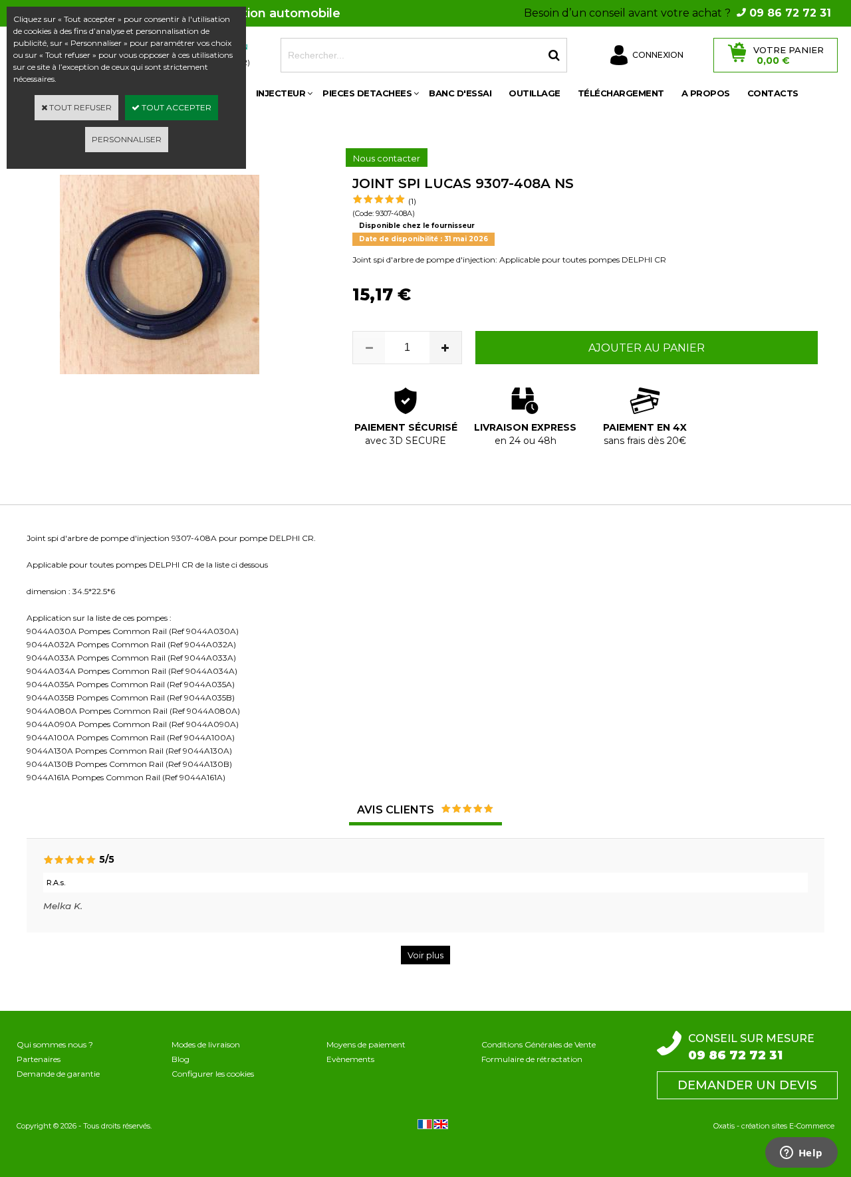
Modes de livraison (206, 1044)
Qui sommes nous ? (55, 1044)
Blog (180, 1059)
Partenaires (39, 1059)
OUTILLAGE (534, 93)
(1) (412, 201)
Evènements (350, 1059)
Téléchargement (621, 93)
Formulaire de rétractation (531, 1059)
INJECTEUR (281, 93)
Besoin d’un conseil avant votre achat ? (677, 13)
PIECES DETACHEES (367, 93)
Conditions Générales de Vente (538, 1044)
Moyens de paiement (366, 1044)
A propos (705, 93)
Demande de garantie (58, 1074)
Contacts (772, 93)
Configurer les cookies (213, 1074)
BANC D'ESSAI (460, 93)
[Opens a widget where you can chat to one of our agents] (801, 1153)
